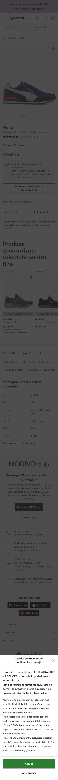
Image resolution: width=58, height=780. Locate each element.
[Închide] (53, 660)
